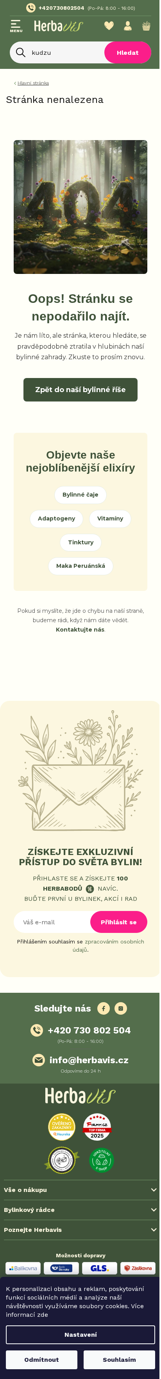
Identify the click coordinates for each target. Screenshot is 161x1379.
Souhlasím (115, 1359)
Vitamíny (110, 518)
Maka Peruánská (80, 565)
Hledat (122, 52)
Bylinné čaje (80, 494)
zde (42, 1314)
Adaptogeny (56, 518)
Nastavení (77, 1334)
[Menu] (16, 27)
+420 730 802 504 (89, 1030)
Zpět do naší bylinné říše (80, 389)
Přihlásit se (119, 922)
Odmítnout (40, 1359)
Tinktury (80, 542)
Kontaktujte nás (80, 629)
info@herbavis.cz (89, 1060)
